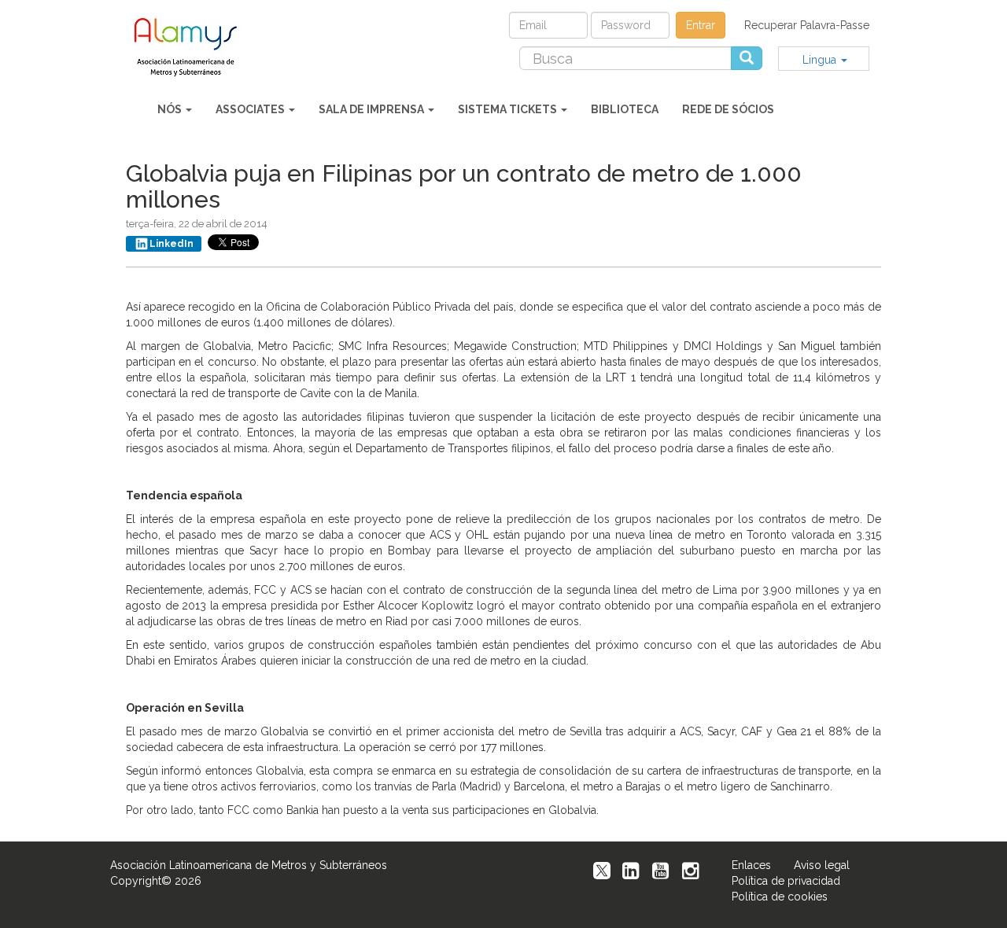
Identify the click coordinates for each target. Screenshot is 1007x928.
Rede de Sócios (728, 109)
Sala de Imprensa (372, 109)
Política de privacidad (786, 881)
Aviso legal (822, 865)
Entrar (700, 25)
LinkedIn (171, 243)
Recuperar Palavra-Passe (806, 25)
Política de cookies (780, 896)
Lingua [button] (820, 59)
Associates (251, 109)
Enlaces (751, 865)
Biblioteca (624, 109)
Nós (170, 109)
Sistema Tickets (508, 109)
